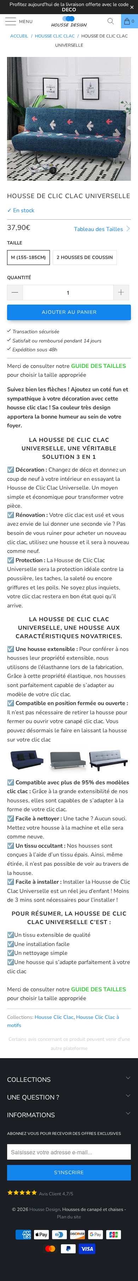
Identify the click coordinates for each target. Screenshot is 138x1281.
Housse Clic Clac (54, 1017)
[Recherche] (113, 21)
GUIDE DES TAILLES (98, 366)
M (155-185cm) (28, 257)
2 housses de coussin (85, 257)
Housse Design (44, 1209)
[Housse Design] (69, 21)
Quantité (19, 278)
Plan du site (69, 1217)
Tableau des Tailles (99, 229)
